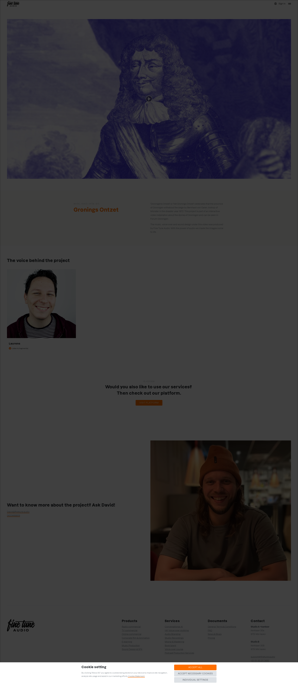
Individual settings (195, 680)
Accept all (195, 667)
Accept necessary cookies (195, 673)
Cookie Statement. (136, 676)
